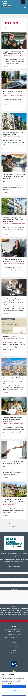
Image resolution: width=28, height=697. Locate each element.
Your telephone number (14, 583)
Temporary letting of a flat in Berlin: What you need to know (13, 500)
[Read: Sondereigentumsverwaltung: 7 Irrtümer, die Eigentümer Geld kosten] (14, 248)
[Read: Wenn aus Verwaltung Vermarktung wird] (14, 80)
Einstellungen (14, 690)
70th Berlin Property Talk (11, 336)
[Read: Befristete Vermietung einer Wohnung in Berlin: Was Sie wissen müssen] (14, 489)
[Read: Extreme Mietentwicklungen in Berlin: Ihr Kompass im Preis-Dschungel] (14, 366)
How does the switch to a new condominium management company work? (12, 419)
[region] (14, 684)
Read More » (5, 66)
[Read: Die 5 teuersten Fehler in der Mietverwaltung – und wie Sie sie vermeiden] (14, 162)
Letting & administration (14, 55)
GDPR (14, 606)
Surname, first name (14, 570)
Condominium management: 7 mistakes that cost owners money (14, 260)
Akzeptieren (14, 686)
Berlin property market (17, 338)
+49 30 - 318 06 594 (16, 634)
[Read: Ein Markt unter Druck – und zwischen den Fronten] (14, 121)
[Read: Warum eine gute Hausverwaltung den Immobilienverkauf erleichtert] (14, 40)
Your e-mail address (14, 576)
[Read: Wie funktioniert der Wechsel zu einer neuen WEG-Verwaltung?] (14, 406)
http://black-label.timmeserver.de (16, 637)
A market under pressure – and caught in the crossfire (13, 134)
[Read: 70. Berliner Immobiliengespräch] (14, 326)
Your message (14, 589)
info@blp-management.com (15, 635)
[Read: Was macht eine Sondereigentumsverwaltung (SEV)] (14, 287)
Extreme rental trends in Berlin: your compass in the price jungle (13, 379)
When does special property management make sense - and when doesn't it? (13, 219)
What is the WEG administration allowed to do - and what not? (13, 462)
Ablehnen (14, 694)
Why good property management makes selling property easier (13, 53)
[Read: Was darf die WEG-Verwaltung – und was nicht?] (14, 449)
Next (14, 526)
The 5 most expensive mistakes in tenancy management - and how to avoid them (14, 176)
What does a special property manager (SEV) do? (12, 300)
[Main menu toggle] (25, 7)
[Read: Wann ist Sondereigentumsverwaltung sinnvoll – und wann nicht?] (14, 206)
